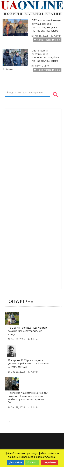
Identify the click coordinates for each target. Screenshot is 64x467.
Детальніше (15, 462)
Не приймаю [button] (49, 462)
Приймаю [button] (32, 462)
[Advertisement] (33, 198)
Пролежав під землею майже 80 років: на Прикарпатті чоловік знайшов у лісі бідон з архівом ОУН (28, 397)
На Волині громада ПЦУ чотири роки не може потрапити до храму (27, 331)
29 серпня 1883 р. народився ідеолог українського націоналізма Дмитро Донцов (28, 363)
